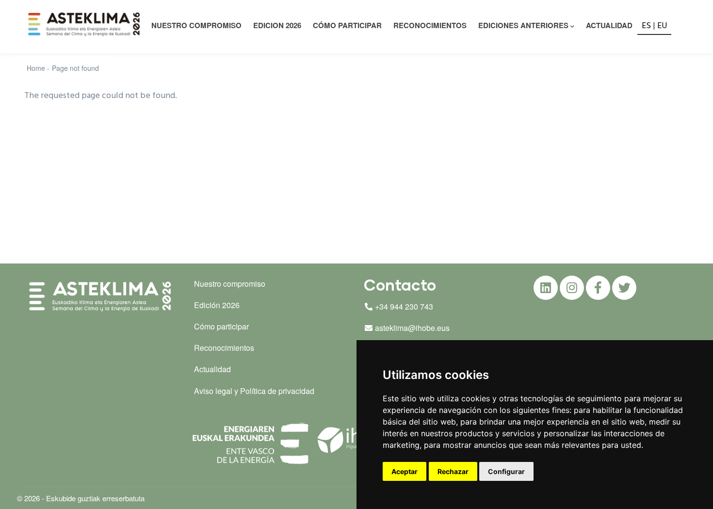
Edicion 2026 (277, 25)
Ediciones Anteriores (523, 25)
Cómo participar (347, 25)
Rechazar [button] (453, 471)
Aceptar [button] (404, 471)
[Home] (85, 24)
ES (646, 26)
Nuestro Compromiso (196, 25)
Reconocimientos (430, 25)
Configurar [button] (506, 471)
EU (662, 26)
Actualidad (609, 25)
